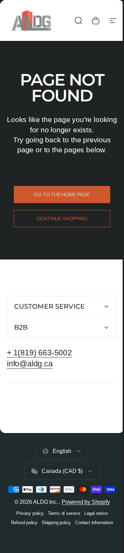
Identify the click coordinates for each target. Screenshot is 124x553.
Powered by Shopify (83, 513)
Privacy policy (27, 524)
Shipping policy (53, 533)
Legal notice (93, 524)
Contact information (91, 533)
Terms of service (61, 524)
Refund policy (22, 533)
